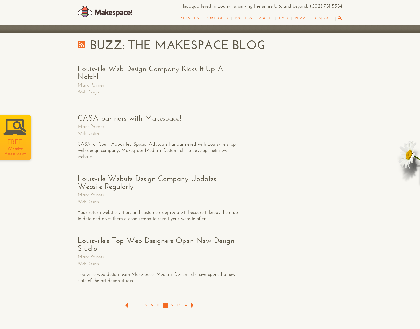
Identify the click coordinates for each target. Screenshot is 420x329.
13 (178, 305)
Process (243, 18)
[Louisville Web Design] (105, 12)
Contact (322, 18)
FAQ (283, 18)
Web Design (88, 92)
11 (165, 305)
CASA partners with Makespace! (129, 118)
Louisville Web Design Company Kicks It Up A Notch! (150, 72)
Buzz (300, 18)
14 (185, 305)
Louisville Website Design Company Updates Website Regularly (147, 182)
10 (158, 305)
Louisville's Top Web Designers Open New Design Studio (156, 244)
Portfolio (217, 18)
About (265, 18)
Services (190, 18)
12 (171, 305)
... (139, 305)
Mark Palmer (91, 85)
